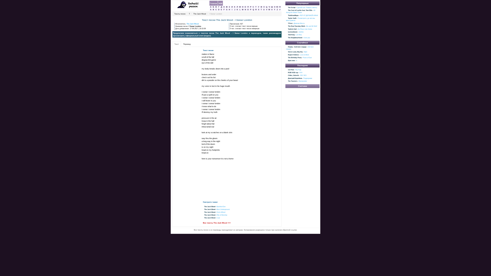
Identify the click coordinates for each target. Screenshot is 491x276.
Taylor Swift (292, 18)
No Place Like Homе (305, 29)
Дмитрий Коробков (295, 78)
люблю (301, 32)
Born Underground (223, 209)
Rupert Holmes (293, 55)
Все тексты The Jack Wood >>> (217, 223)
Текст (176, 44)
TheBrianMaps (293, 15)
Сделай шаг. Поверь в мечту (307, 7)
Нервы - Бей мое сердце (297, 47)
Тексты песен (180, 14)
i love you (306, 38)
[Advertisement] (184, 86)
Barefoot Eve (221, 207)
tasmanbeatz (292, 32)
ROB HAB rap (293, 72)
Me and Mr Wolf (311, 26)
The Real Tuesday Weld (296, 26)
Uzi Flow (291, 70)
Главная (213, 3)
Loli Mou (299, 35)
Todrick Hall (292, 29)
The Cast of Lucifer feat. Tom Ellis (300, 10)
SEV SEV (303, 75)
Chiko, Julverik (293, 75)
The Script (291, 7)
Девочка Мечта (299, 23)
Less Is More (304, 55)
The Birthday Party (295, 58)
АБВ (220, 3)
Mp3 (305, 52)
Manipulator (303, 81)
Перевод (187, 44)
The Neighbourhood (295, 38)
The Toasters (292, 81)
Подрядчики (307, 78)
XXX (300, 72)
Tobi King (291, 35)
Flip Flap (298, 70)
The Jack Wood (199, 14)
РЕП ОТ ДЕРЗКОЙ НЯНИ (309, 15)
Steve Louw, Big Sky (295, 52)
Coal (218, 218)
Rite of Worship (222, 215)
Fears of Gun (307, 58)
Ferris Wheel (221, 212)
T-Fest (290, 23)
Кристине (291, 60)
